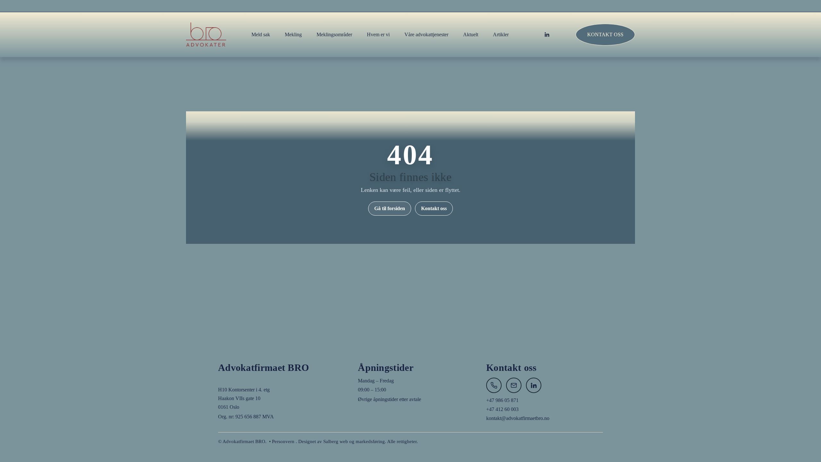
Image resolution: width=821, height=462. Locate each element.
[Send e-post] (513, 385)
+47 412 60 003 (502, 409)
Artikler (501, 34)
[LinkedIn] (547, 34)
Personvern (283, 441)
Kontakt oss (605, 34)
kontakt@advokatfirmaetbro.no (517, 418)
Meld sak (260, 34)
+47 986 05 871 (502, 400)
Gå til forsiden (389, 208)
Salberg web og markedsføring (354, 441)
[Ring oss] (494, 385)
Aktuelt (470, 34)
